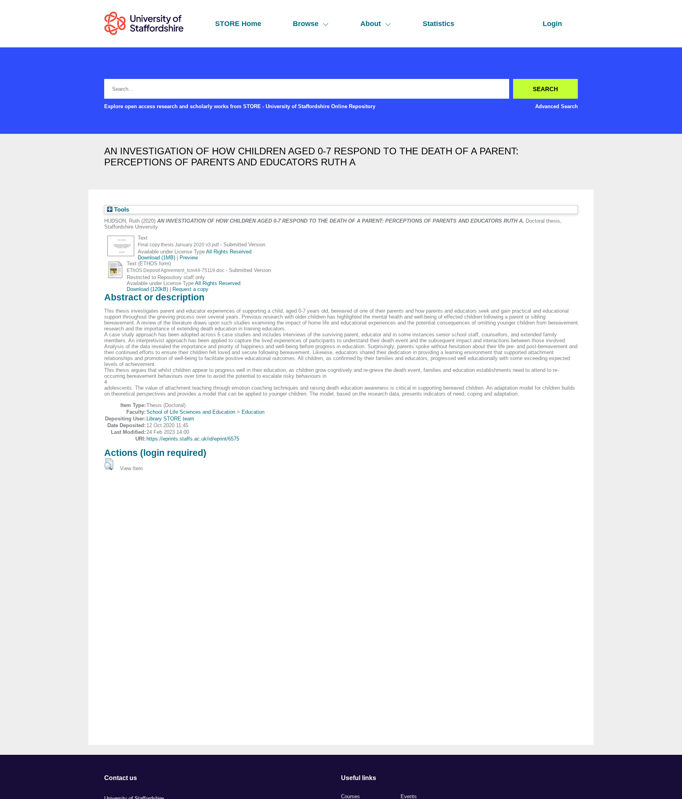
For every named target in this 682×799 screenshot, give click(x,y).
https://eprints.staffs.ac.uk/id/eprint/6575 (192, 439)
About (370, 24)
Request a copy (190, 289)
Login (552, 24)
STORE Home (238, 24)
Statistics (438, 24)
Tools (120, 209)
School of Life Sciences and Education (190, 412)
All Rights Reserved (228, 252)
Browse (306, 24)
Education (253, 412)
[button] (108, 464)
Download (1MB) (156, 258)
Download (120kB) (147, 289)
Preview (189, 258)
